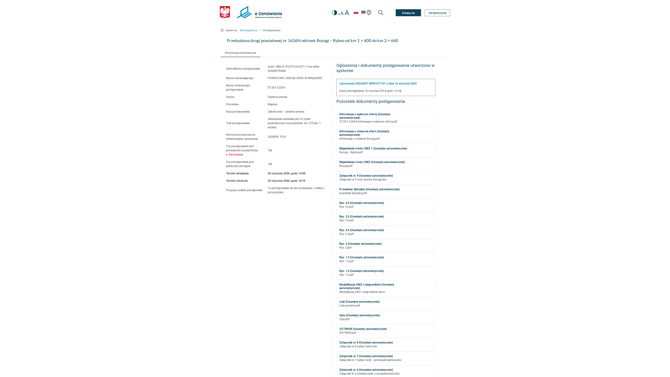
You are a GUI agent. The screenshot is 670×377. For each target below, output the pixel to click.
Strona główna (248, 30)
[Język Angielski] (363, 12)
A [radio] (339, 14)
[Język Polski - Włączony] (356, 12)
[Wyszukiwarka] (381, 13)
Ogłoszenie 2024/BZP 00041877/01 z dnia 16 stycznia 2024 (378, 83)
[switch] (335, 13)
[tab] (240, 53)
